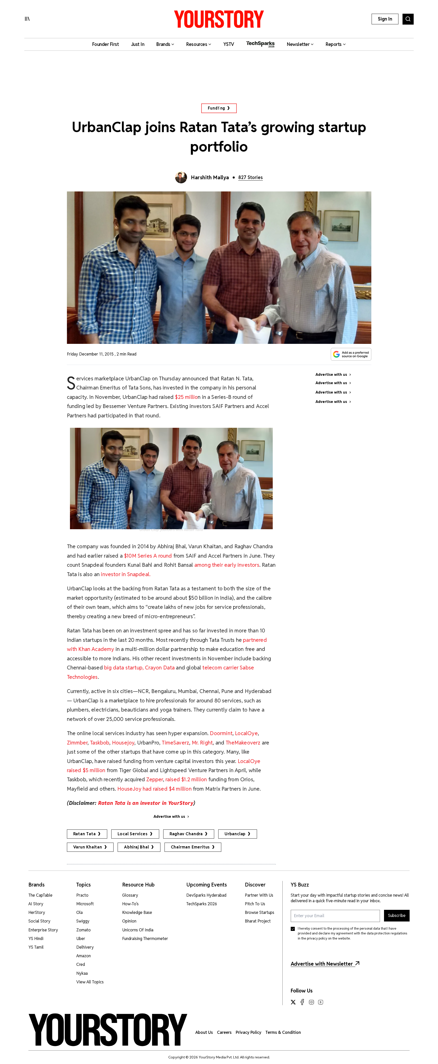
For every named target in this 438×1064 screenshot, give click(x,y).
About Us (204, 1032)
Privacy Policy (248, 1032)
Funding (216, 108)
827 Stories (250, 177)
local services (133, 834)
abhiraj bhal (136, 847)
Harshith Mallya (210, 177)
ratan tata (84, 834)
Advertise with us (169, 816)
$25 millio (186, 397)
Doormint (221, 733)
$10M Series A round (148, 555)
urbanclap (235, 834)
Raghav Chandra (186, 834)
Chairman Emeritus (190, 847)
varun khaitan (87, 847)
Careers (224, 1032)
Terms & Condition (283, 1032)
